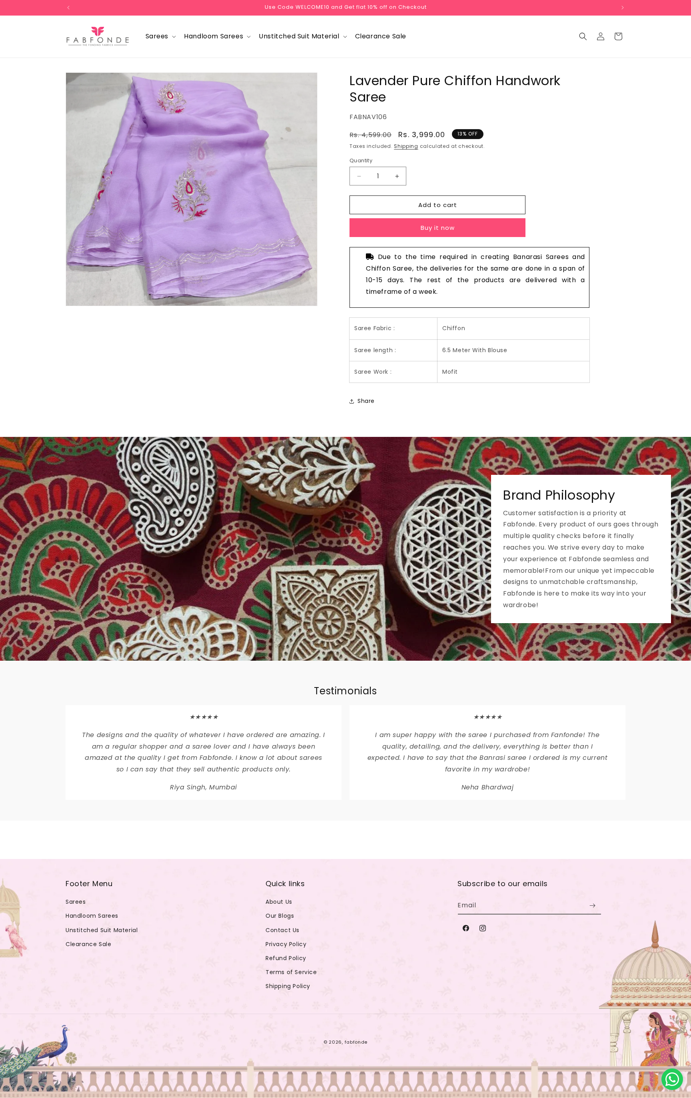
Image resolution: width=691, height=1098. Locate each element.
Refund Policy (286, 958)
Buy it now (438, 227)
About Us (279, 902)
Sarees (76, 902)
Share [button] (366, 401)
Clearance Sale (88, 944)
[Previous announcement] (68, 7)
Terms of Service (291, 972)
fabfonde (356, 1042)
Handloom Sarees (92, 916)
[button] (160, 37)
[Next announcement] (622, 7)
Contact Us (283, 930)
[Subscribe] (592, 905)
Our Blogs (280, 916)
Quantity (360, 160)
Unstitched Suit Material (102, 930)
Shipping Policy (288, 986)
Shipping (406, 146)
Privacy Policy (286, 944)
